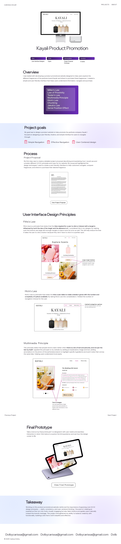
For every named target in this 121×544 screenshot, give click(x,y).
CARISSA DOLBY (10, 5)
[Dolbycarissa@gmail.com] (60, 534)
